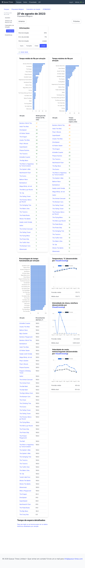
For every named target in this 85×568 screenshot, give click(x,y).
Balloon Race (24, 179)
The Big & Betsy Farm (26, 393)
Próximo (76, 21)
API (39, 2)
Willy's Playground (25, 491)
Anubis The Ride (25, 140)
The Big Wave (24, 160)
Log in (71, 2)
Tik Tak (22, 193)
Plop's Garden (24, 360)
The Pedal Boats (25, 215)
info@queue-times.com (73, 559)
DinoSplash (23, 130)
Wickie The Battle (25, 219)
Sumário (7, 18)
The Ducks (23, 176)
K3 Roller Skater (25, 133)
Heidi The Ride (24, 126)
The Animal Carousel (26, 229)
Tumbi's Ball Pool (25, 477)
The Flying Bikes (25, 236)
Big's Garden (23, 333)
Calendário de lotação (9, 26)
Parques (18, 2)
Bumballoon (23, 183)
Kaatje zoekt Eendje (26, 222)
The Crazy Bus (24, 514)
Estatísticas (8, 35)
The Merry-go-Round (26, 189)
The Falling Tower (25, 196)
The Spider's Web (25, 169)
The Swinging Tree (25, 205)
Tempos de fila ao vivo (8, 21)
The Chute (23, 400)
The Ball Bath (24, 386)
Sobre (25, 2)
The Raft (22, 441)
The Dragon (23, 137)
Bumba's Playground (26, 337)
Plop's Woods (24, 143)
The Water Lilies (24, 208)
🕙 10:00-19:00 (23, 52)
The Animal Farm (25, 383)
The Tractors (23, 153)
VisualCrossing (61, 261)
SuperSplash (23, 147)
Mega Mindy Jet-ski (26, 186)
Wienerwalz (23, 249)
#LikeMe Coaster (25, 157)
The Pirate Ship (24, 239)
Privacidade (32, 2)
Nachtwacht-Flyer (25, 172)
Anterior (22, 21)
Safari (21, 225)
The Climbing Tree (25, 403)
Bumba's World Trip (26, 123)
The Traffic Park (25, 242)
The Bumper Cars (25, 246)
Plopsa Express (24, 150)
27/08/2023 (10, 31)
